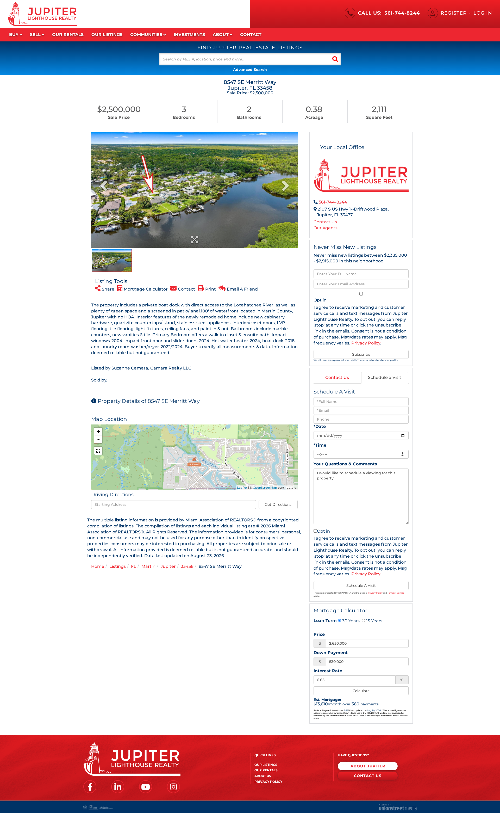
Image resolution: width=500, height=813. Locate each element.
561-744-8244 (402, 13)
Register (454, 13)
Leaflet (242, 487)
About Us (262, 776)
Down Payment (331, 652)
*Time (320, 445)
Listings (117, 566)
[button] (335, 59)
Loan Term (325, 620)
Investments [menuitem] (189, 34)
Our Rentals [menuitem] (68, 34)
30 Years (350, 620)
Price (319, 634)
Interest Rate (328, 670)
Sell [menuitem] (35, 34)
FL (133, 566)
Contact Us (325, 221)
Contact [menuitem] (250, 34)
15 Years (373, 620)
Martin (148, 566)
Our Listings (265, 765)
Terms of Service (395, 593)
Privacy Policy (365, 343)
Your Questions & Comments (345, 463)
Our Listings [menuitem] (106, 34)
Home (97, 566)
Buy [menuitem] (13, 34)
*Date (320, 426)
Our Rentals (266, 770)
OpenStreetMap (265, 487)
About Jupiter (368, 766)
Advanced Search (250, 69)
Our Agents (326, 227)
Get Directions (278, 504)
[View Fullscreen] (98, 451)
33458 (187, 566)
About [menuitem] (221, 34)
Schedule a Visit (384, 377)
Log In (482, 13)
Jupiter (168, 566)
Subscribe (361, 354)
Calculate (361, 690)
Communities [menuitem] (146, 34)
